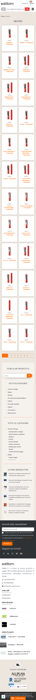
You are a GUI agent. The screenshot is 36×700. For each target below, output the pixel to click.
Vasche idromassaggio (16, 452)
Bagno (10, 392)
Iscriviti (7, 543)
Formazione (11, 410)
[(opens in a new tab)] (5, 474)
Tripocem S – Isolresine (16, 637)
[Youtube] (21, 554)
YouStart (13, 624)
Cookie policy (6, 595)
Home (3, 16)
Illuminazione (12, 413)
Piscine (11, 439)
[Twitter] (17, 554)
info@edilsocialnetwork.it (11, 586)
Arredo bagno (13, 457)
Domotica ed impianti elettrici (17, 398)
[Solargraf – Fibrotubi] (3, 645)
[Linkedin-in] (8, 554)
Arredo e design (13, 389)
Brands (10, 395)
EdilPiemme (14, 616)
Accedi (24, 3)
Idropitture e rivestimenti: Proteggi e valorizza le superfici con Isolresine (20, 505)
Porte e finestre (13, 442)
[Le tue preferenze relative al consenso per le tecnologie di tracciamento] (3, 696)
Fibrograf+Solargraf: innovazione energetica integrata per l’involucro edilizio (20, 497)
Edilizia (10, 401)
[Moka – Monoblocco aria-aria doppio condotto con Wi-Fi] (3, 653)
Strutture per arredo (15, 447)
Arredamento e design (16, 432)
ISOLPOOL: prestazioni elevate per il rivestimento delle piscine (20, 474)
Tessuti (11, 449)
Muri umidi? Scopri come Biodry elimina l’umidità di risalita (18, 512)
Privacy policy (6, 598)
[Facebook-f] (4, 554)
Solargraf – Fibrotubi (15, 645)
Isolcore (13, 608)
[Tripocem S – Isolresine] (3, 636)
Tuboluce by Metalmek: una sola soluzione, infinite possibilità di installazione (19, 489)
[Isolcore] (5, 608)
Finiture (10, 407)
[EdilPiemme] (5, 616)
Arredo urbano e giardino (17, 434)
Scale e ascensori (14, 444)
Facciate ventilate (13, 404)
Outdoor (11, 437)
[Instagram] (12, 554)
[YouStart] (5, 624)
